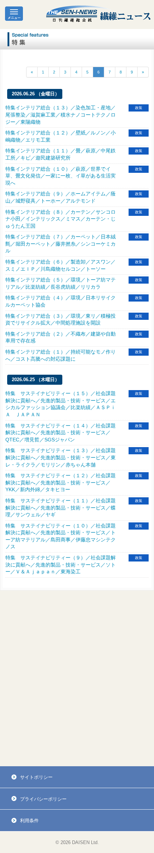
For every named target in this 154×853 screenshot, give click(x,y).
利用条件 (29, 820)
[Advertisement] (77, 678)
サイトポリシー (36, 777)
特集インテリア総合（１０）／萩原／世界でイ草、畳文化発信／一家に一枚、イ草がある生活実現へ (60, 176)
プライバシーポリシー (43, 799)
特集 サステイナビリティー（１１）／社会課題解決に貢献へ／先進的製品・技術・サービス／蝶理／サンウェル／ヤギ (60, 507)
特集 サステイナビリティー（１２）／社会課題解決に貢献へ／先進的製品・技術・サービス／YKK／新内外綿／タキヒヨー (60, 482)
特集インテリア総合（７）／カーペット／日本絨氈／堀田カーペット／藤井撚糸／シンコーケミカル (60, 243)
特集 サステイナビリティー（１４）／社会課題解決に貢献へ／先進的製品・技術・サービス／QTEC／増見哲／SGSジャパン (60, 432)
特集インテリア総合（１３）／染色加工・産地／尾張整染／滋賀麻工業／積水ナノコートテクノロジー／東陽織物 (60, 114)
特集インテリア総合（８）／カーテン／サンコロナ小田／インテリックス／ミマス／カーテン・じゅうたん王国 (60, 219)
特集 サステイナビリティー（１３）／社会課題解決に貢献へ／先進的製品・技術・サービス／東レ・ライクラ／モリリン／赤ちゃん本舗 (60, 457)
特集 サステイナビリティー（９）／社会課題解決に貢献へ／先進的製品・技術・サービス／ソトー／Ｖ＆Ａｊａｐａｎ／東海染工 (60, 564)
